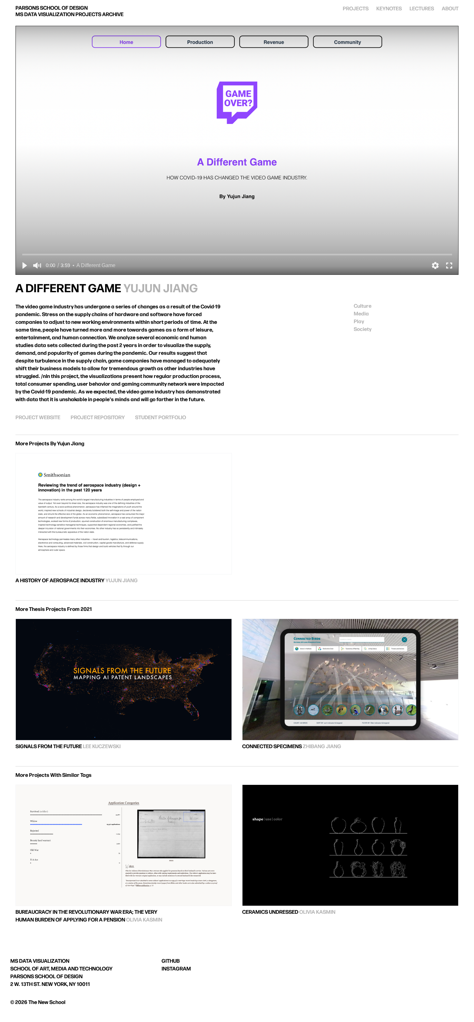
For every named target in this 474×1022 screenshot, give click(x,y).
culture (362, 306)
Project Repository (98, 418)
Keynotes (389, 9)
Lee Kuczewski (102, 747)
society (362, 329)
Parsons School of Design (46, 977)
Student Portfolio (160, 418)
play (359, 322)
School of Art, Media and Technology (61, 969)
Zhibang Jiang (322, 747)
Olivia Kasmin (144, 920)
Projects (356, 9)
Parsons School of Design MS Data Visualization (69, 11)
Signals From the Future (48, 747)
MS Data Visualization (39, 961)
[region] (237, 150)
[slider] (237, 254)
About (450, 9)
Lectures (422, 9)
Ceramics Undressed (270, 912)
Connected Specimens (272, 747)
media (361, 314)
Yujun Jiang (160, 289)
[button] (24, 265)
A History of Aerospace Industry (59, 581)
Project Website (37, 418)
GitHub (171, 961)
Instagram (176, 969)
